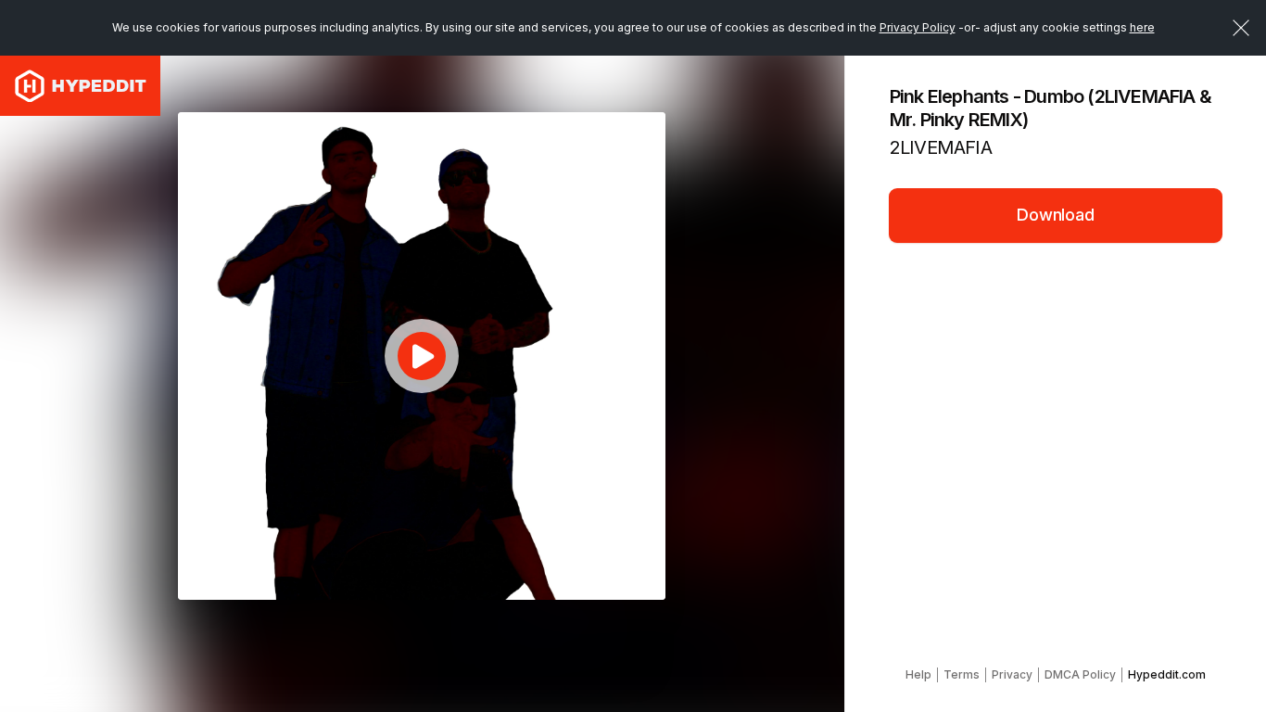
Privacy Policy (918, 27)
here (1142, 27)
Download (1056, 214)
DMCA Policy (1080, 674)
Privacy (1012, 674)
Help (918, 674)
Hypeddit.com (1167, 674)
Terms (961, 674)
